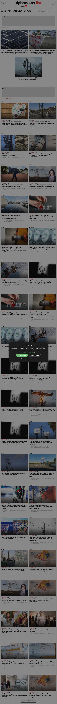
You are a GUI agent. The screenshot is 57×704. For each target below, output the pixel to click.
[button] (28, 352)
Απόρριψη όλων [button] (35, 355)
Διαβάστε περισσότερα (37, 349)
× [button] (46, 343)
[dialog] (28, 352)
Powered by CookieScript (28, 360)
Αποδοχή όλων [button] (22, 355)
